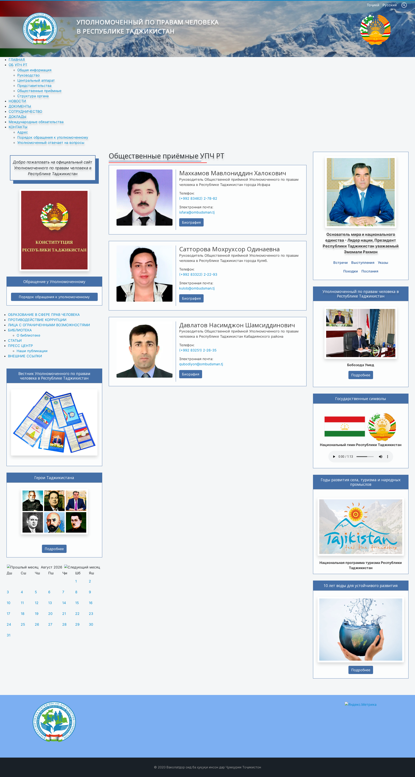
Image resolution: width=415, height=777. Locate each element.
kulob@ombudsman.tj (197, 288)
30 (91, 624)
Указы (383, 262)
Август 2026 (51, 567)
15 (77, 603)
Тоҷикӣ (373, 5)
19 (36, 613)
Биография (191, 222)
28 (64, 624)
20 (50, 613)
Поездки (350, 271)
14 (64, 603)
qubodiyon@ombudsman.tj (201, 364)
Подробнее (54, 549)
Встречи (340, 262)
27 (50, 624)
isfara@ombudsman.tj (197, 212)
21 (64, 613)
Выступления (362, 262)
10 (8, 603)
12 (36, 603)
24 (9, 624)
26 (37, 624)
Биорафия (190, 374)
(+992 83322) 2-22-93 (198, 274)
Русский (390, 5)
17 (8, 613)
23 (91, 613)
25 (23, 624)
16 (91, 603)
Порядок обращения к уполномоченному (54, 297)
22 (77, 613)
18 (22, 613)
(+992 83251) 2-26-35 (198, 350)
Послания (369, 271)
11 (22, 603)
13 (50, 603)
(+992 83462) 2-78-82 (198, 198)
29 (77, 624)
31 (8, 635)
